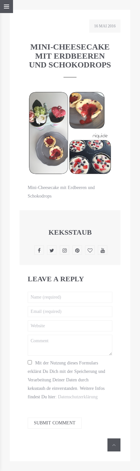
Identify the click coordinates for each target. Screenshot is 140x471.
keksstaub (70, 232)
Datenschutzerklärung (78, 396)
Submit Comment (55, 422)
